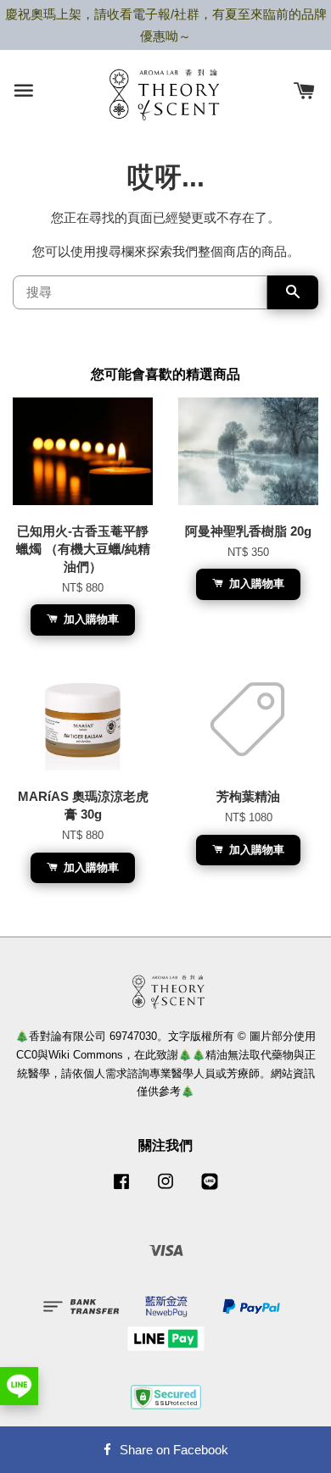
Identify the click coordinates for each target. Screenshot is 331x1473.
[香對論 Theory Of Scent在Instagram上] (165, 1189)
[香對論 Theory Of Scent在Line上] (210, 1189)
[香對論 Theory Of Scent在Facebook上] (121, 1189)
